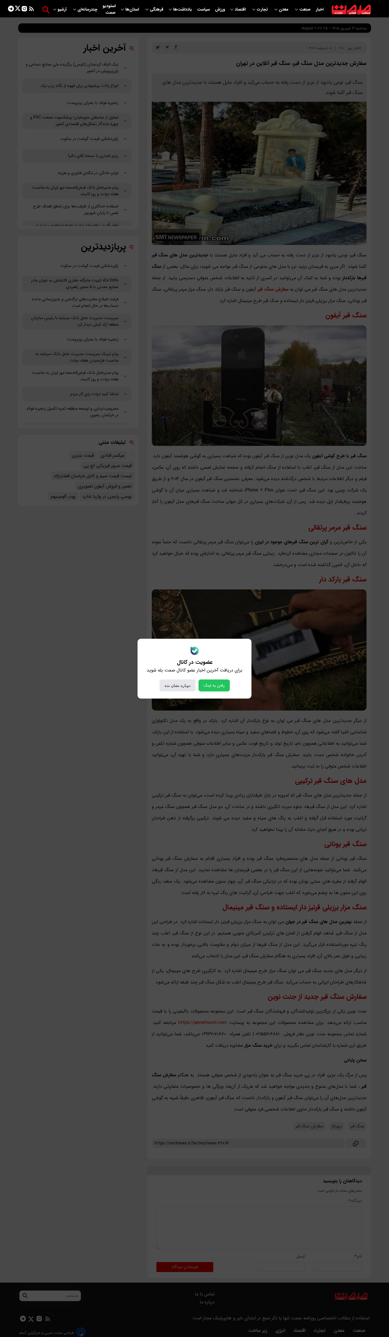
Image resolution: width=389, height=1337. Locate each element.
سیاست (204, 9)
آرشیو (63, 9)
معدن (284, 9)
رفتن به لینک (214, 685)
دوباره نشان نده (178, 685)
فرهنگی (156, 9)
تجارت (263, 9)
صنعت (305, 9)
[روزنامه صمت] (351, 10)
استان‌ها (132, 9)
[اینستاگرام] (24, 10)
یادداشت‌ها (183, 9)
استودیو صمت (109, 9)
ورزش (220, 9)
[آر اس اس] (31, 10)
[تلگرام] (11, 10)
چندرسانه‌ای (88, 9)
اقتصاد (241, 9)
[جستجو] (46, 10)
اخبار (320, 9)
